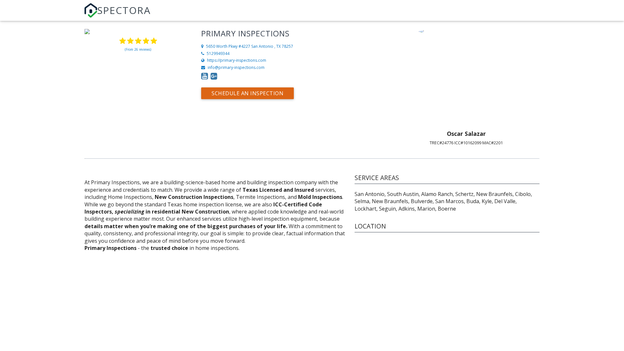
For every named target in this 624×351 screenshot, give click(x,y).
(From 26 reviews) (138, 49)
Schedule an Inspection (247, 93)
